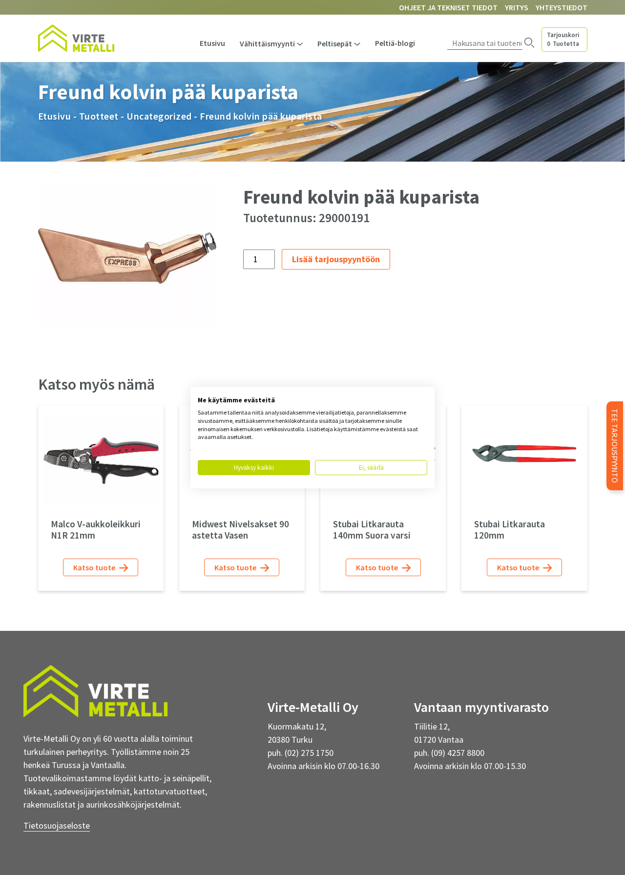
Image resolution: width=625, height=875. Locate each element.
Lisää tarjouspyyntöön (336, 259)
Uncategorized (159, 116)
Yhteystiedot (561, 7)
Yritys (516, 7)
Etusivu (212, 43)
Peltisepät (334, 43)
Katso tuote (95, 567)
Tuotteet (99, 116)
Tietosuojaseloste (56, 825)
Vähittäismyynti (267, 43)
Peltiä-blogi (395, 43)
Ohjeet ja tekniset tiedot (448, 7)
